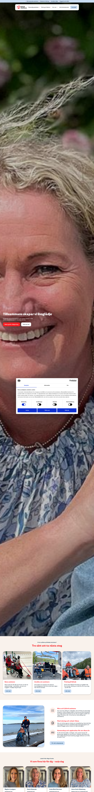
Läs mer (8, 691)
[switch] (39, 404)
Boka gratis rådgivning (11, 324)
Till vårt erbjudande (57, 743)
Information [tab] (47, 385)
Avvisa (27, 410)
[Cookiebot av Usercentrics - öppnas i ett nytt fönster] (70, 381)
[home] (22, 7)
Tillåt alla (67, 410)
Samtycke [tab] (26, 385)
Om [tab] (67, 385)
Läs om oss (26, 324)
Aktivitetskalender (64, 7)
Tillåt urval (47, 410)
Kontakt (73, 7)
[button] (34, 7)
